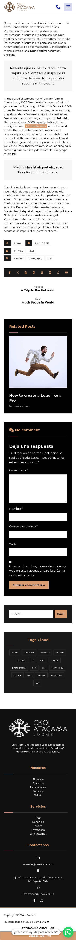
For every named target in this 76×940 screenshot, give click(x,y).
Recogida (38, 822)
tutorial (17, 675)
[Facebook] (34, 900)
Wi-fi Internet (38, 833)
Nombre (16, 508)
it (33, 660)
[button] (68, 932)
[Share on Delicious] (42, 272)
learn (42, 660)
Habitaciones (38, 787)
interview (18, 258)
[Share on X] (17, 272)
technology (57, 667)
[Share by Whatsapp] (58, 272)
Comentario (18, 470)
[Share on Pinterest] (26, 272)
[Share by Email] (66, 272)
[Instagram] (41, 900)
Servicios (38, 791)
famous (60, 652)
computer (29, 652)
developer (45, 652)
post (50, 258)
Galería (38, 795)
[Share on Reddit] (34, 272)
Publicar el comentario (29, 585)
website (41, 675)
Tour (38, 818)
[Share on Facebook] (10, 272)
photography (35, 258)
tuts (29, 675)
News (31, 250)
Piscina (38, 826)
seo (44, 667)
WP (38, 683)
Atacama (38, 783)
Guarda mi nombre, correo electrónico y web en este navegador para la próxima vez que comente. (37, 571)
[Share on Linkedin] (50, 272)
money (54, 660)
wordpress (56, 675)
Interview (18, 250)
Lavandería (38, 829)
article (15, 652)
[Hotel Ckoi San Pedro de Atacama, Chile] (19, 7)
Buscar (60, 614)
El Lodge (38, 779)
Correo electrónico (23, 526)
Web (12, 544)
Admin (17, 243)
